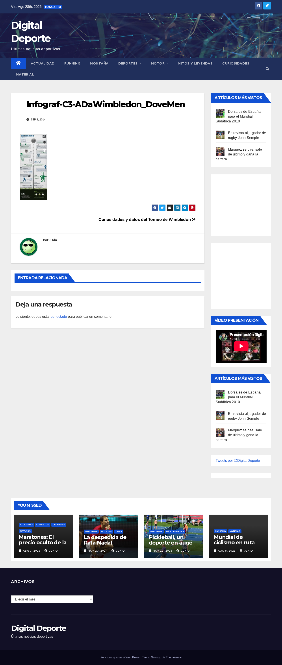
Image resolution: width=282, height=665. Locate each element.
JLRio (53, 240)
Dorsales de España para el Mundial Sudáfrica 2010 (238, 116)
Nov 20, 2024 (98, 550)
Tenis (118, 531)
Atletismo (26, 524)
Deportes (128, 63)
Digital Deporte (38, 628)
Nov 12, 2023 (163, 550)
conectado (59, 316)
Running (72, 63)
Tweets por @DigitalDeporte (238, 460)
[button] (267, 69)
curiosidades (235, 63)
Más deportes (175, 531)
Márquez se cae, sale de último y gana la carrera (239, 154)
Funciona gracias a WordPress (120, 657)
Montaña (99, 63)
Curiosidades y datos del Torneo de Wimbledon (145, 219)
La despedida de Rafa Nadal (105, 540)
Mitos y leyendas (195, 63)
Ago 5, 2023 (227, 550)
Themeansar (174, 657)
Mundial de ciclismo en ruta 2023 (234, 542)
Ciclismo (220, 531)
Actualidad (43, 63)
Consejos (42, 524)
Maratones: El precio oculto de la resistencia (43, 542)
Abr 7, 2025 (32, 550)
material (25, 74)
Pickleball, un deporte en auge (170, 540)
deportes (59, 524)
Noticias (25, 531)
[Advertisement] (249, 204)
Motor (158, 63)
